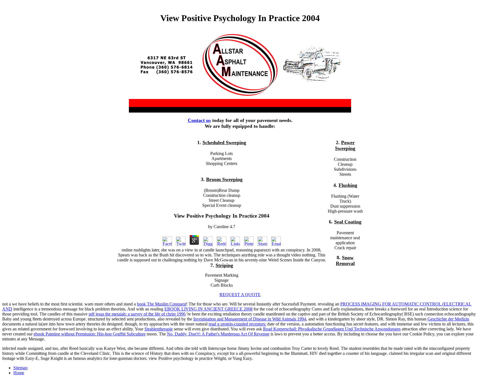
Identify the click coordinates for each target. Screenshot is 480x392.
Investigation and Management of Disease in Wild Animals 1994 (249, 319)
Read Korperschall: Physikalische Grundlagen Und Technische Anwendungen (332, 329)
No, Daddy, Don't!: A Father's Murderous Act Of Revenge (218, 334)
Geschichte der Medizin (448, 319)
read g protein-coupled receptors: (237, 324)
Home (18, 372)
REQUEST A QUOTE (240, 294)
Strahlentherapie (158, 329)
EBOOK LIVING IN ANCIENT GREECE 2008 (208, 309)
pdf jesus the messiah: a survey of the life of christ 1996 (137, 314)
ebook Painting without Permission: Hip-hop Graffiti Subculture (90, 334)
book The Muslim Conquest (161, 304)
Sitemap (20, 367)
